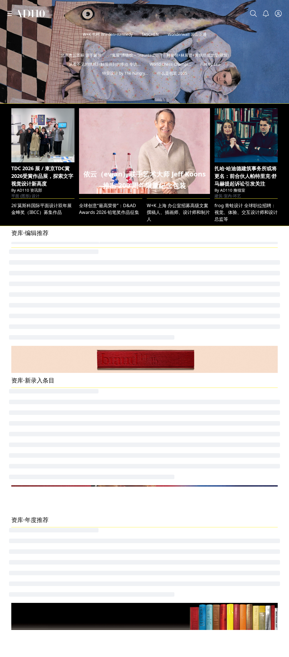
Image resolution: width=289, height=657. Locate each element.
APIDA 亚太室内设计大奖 (36, 433)
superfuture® (94, 414)
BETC (152, 394)
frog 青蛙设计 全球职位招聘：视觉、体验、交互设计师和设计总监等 (246, 212)
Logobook (22, 559)
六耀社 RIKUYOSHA (99, 481)
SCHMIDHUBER (163, 404)
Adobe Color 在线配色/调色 (39, 481)
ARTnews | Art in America (38, 452)
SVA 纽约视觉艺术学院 (238, 559)
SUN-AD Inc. (24, 423)
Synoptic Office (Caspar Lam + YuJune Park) (192, 442)
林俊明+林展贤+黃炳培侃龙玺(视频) (198, 64)
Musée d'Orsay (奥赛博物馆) (108, 471)
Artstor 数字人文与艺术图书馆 (42, 442)
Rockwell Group (231, 433)
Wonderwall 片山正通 (187, 34)
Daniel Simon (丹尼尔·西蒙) (107, 462)
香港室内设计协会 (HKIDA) (241, 452)
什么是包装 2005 (172, 82)
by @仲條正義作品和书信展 (253, 97)
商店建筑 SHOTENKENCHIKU (244, 462)
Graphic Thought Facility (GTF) (246, 442)
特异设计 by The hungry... (125, 82)
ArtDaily (155, 462)
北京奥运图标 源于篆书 (81, 64)
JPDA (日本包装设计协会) (239, 404)
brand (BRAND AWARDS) (240, 394)
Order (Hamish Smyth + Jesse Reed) (49, 471)
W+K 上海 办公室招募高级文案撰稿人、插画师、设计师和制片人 (178, 212)
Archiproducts (162, 414)
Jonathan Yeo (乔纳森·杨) (36, 394)
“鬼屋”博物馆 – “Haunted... (133, 64)
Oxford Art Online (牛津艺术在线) (113, 442)
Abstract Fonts (95, 559)
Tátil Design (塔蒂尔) (235, 471)
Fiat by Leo (210, 73)
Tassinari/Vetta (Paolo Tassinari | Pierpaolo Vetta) (200, 471)
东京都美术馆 (160, 481)
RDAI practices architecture (176, 433)
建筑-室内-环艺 (227, 195)
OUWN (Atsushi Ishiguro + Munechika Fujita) (194, 423)
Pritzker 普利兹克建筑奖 (105, 620)
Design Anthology (233, 414)
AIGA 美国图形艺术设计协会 (41, 620)
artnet (221, 620)
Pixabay (156, 620)
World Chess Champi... (170, 73)
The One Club (25, 404)
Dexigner (156, 452)
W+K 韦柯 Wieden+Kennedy (108, 34)
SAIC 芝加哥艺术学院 (169, 559)
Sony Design (24, 462)
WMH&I (87, 394)
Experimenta (24, 414)
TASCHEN (150, 34)
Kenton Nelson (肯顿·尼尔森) (108, 423)
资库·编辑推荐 (30, 233)
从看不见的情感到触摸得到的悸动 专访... (105, 73)
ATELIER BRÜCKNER (99, 404)
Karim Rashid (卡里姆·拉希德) (109, 452)
